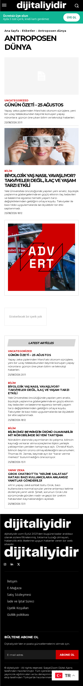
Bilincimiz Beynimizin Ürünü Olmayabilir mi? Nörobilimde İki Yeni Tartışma (40, 433)
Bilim (8, 171)
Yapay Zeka (16, 470)
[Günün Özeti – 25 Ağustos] (41, 76)
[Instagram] (5, 564)
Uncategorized (16, 100)
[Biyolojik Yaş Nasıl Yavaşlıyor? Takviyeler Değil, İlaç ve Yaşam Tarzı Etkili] (41, 146)
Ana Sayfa (11, 30)
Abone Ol (67, 654)
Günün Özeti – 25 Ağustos (33, 105)
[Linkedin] (12, 564)
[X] (18, 564)
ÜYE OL (71, 17)
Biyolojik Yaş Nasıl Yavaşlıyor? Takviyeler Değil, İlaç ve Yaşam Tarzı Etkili (40, 180)
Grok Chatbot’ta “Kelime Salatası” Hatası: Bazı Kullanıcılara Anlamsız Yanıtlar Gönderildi (38, 477)
